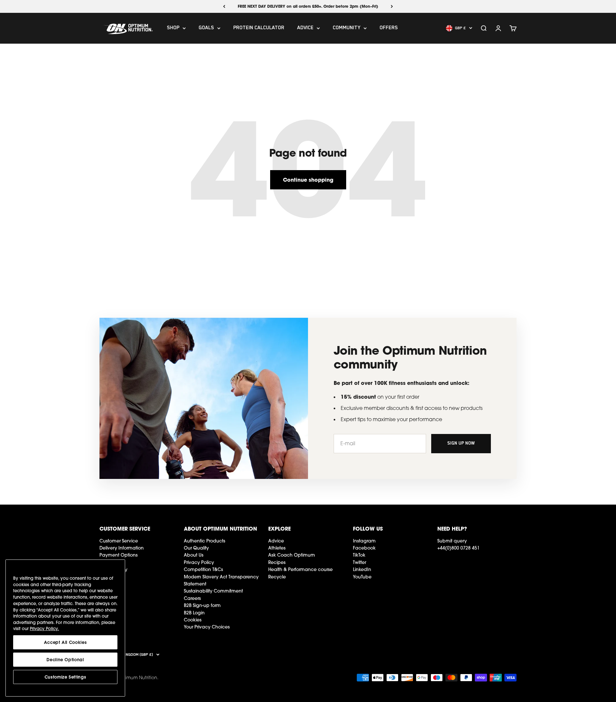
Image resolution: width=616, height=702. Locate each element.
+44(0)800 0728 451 (458, 548)
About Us (193, 555)
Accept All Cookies (65, 642)
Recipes (277, 562)
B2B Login (194, 613)
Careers (192, 598)
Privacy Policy (199, 562)
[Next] (392, 6)
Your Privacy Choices (207, 627)
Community (346, 28)
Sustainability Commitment (213, 591)
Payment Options (118, 555)
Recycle (277, 577)
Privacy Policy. (44, 628)
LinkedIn (362, 569)
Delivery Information (121, 548)
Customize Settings (65, 677)
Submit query (452, 541)
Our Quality (196, 548)
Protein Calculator (258, 28)
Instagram (364, 541)
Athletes (277, 548)
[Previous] (224, 6)
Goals (206, 28)
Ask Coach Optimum (291, 555)
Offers (389, 28)
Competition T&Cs (203, 569)
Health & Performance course (300, 569)
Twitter (359, 562)
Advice (305, 28)
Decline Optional (65, 660)
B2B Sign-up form (202, 605)
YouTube (362, 577)
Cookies (192, 620)
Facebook (364, 548)
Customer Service (118, 541)
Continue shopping (308, 179)
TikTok (359, 555)
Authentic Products (204, 541)
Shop (173, 28)
